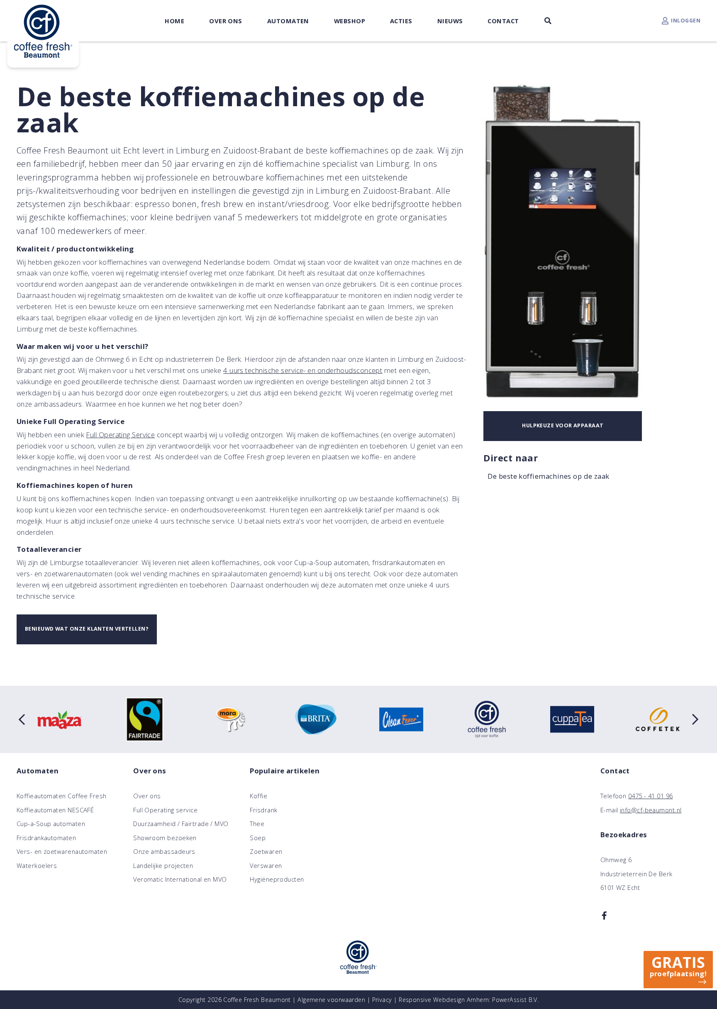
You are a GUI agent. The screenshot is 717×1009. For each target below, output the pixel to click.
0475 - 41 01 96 (650, 796)
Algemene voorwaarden (331, 1000)
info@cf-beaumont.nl (651, 810)
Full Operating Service (120, 434)
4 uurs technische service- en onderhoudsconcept (302, 370)
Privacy (382, 1000)
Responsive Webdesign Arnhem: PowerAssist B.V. (469, 1000)
